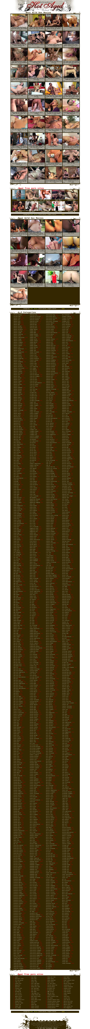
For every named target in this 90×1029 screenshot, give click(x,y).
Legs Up (48, 465)
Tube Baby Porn (35, 993)
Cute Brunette (33, 473)
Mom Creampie (49, 766)
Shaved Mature (65, 531)
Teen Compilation (66, 722)
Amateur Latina (18, 369)
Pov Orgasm (49, 965)
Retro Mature (65, 424)
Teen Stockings (66, 774)
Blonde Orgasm (17, 812)
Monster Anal (49, 787)
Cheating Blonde (18, 965)
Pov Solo (48, 968)
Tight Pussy (65, 808)
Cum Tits (32, 462)
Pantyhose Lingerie (51, 906)
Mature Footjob (50, 620)
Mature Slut (49, 672)
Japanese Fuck (49, 358)
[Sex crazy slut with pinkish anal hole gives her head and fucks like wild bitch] (71, 60)
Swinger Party (65, 693)
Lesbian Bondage (50, 473)
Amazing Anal (17, 416)
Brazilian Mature (18, 851)
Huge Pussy (32, 935)
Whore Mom (64, 895)
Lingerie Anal (49, 557)
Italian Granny (50, 331)
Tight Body (65, 803)
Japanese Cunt (49, 355)
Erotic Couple (33, 580)
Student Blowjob (66, 664)
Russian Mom (65, 471)
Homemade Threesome (35, 877)
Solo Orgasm (65, 614)
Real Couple (65, 376)
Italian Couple (50, 329)
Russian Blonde (66, 449)
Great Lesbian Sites (69, 980)
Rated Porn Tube (35, 986)
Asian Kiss (16, 518)
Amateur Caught (18, 332)
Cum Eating (32, 442)
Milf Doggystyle (50, 712)
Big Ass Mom (17, 659)
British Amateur (18, 855)
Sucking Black (65, 675)
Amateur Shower (18, 392)
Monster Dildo (49, 793)
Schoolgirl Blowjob (67, 484)
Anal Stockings (18, 468)
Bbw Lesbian (17, 588)
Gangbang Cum (33, 703)
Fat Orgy (32, 620)
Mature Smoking (50, 673)
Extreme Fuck (33, 588)
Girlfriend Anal (34, 745)
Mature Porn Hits (68, 1001)
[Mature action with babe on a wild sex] (53, 60)
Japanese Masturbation (52, 373)
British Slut (17, 872)
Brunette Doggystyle (19, 895)
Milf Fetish (49, 717)
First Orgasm (33, 660)
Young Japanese (66, 950)
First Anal (32, 652)
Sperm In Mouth (66, 627)
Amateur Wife (17, 415)
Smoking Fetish (66, 599)
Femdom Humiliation (35, 633)
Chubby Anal (33, 331)
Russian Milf (65, 470)
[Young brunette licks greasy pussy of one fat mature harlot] (53, 26)
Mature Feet (49, 614)
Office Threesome (50, 848)
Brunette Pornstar (18, 910)
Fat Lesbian (33, 614)
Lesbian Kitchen (50, 494)
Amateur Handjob (18, 365)
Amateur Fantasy (18, 356)
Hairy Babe (32, 808)
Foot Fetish (33, 673)
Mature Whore (49, 696)
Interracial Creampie (35, 950)
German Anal (33, 706)
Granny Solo (33, 790)
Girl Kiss (32, 743)
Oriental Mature (50, 877)
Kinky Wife (49, 413)
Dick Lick (32, 504)
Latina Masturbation (51, 442)
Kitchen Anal (49, 416)
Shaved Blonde (65, 523)
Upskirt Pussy (65, 838)
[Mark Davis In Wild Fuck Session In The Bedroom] (36, 282)
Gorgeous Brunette (34, 766)
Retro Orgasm (65, 429)
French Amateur (34, 680)
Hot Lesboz (66, 981)
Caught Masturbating (19, 958)
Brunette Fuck (17, 898)
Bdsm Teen (16, 618)
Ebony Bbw (32, 551)
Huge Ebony (32, 929)
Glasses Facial (34, 758)
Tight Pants (65, 806)
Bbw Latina (16, 586)
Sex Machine (65, 504)
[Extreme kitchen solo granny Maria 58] (53, 232)
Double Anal (33, 533)
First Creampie (34, 657)
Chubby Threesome (34, 352)
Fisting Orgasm (34, 670)
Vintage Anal (65, 845)
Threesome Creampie (67, 793)
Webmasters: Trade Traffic (47, 1021)
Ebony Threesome (34, 578)
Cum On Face (33, 450)
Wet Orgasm (65, 882)
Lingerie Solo (49, 559)
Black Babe (16, 724)
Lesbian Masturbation (51, 499)
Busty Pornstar (18, 950)
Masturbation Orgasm (51, 576)
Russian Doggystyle (67, 458)
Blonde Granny (17, 801)
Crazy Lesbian (33, 424)
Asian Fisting (17, 510)
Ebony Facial (33, 555)
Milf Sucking (49, 748)
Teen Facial (65, 735)
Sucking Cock (65, 677)
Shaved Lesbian (66, 529)
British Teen (17, 874)
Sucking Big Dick (66, 673)
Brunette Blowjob (18, 887)
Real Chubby (65, 373)
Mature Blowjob (50, 596)
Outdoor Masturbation (51, 889)
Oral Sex (48, 871)
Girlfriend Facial (34, 749)
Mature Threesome (50, 690)
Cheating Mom (33, 324)
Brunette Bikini (18, 885)
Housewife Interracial (36, 916)
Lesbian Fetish (50, 484)
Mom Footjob (49, 770)
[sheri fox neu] (71, 162)
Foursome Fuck (33, 678)
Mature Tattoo (49, 686)
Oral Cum (48, 866)
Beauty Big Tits (18, 625)
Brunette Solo (17, 916)
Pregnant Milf (65, 321)
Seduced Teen (65, 497)
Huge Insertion (34, 932)
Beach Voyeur (17, 622)
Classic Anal (33, 353)
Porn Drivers (18, 994)
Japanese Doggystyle (51, 356)
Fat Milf (32, 617)
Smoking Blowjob (66, 596)
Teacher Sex (65, 704)
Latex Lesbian (49, 426)
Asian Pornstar (18, 534)
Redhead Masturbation (67, 400)
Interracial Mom (34, 966)
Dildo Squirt (33, 508)
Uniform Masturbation (67, 832)
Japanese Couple (50, 352)
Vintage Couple (66, 850)
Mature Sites (67, 1004)
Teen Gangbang (65, 745)
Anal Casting (17, 442)
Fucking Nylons (51, 1007)
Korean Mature (49, 424)
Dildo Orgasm (33, 505)
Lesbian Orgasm (50, 505)
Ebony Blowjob (33, 552)
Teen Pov (64, 762)
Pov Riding (49, 966)
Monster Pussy (49, 796)
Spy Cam (64, 635)
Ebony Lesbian (33, 563)
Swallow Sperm (65, 686)
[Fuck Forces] (71, 232)
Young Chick (65, 943)
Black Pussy (17, 753)
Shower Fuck (65, 542)
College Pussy (33, 395)
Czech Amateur (33, 481)
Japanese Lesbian (50, 369)
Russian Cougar (66, 453)
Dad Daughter (33, 497)
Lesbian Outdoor (50, 508)
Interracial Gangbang (35, 960)
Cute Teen (32, 479)
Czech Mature (33, 489)
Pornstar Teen (49, 953)
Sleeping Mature (66, 584)
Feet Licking (33, 627)
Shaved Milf (65, 533)
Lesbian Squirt (50, 529)
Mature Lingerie (50, 639)
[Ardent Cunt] (36, 179)
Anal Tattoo (17, 471)
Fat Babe (32, 604)
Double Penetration (35, 539)
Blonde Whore (17, 829)
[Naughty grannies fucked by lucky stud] (71, 179)
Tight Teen (65, 809)
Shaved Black (65, 521)
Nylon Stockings (50, 843)
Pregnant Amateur (66, 316)
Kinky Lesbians (50, 407)
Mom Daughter (49, 769)
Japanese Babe (49, 344)
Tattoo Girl (65, 698)
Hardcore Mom (33, 848)
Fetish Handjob (34, 641)
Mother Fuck (49, 806)
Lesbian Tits (49, 544)
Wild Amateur (65, 913)
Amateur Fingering (18, 358)
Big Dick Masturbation (19, 688)
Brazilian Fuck (18, 848)
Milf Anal (48, 698)
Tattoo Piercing (66, 701)
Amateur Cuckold (18, 344)
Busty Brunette (18, 937)
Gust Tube (33, 978)
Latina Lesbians (50, 441)
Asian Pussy (17, 538)
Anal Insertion (18, 457)
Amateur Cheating (18, 334)
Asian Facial (17, 507)
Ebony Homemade (34, 560)
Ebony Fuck (32, 557)
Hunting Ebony (51, 986)
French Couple (33, 686)
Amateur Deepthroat (19, 348)
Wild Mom (64, 922)
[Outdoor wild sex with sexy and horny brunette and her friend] (19, 179)
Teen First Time (66, 740)
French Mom (32, 694)
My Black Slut (51, 988)
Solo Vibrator (65, 620)
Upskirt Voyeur (66, 842)
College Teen (33, 399)
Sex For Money (65, 502)
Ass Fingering (17, 554)
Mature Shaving (50, 669)
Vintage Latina (66, 855)
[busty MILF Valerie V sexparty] (36, 43)
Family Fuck (33, 596)
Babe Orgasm (17, 568)
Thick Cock (65, 790)
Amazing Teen (17, 424)
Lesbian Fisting (50, 487)
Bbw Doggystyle (18, 581)
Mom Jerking (49, 774)
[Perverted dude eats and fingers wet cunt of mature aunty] (36, 26)
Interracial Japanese (35, 961)
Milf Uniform (49, 756)
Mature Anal (49, 580)
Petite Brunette (50, 921)
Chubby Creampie (34, 335)
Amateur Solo (17, 395)
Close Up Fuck (33, 381)
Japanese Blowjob (50, 347)
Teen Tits (64, 783)
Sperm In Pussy (66, 628)
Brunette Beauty (18, 882)
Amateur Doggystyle (19, 352)
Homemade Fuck (33, 869)
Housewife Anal (34, 913)
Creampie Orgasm (34, 431)
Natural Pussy (49, 821)
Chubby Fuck (33, 337)
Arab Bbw (16, 481)
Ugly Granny (65, 821)
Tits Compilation (66, 811)
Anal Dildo (16, 449)
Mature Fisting (50, 618)
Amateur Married (18, 373)
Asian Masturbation (19, 523)
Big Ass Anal (17, 643)
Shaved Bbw (65, 518)
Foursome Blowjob (34, 677)
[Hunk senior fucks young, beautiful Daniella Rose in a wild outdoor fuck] (36, 232)
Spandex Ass (65, 622)
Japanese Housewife (51, 365)
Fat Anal (32, 601)
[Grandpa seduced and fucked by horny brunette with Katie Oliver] (36, 162)
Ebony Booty (33, 554)
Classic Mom (33, 361)
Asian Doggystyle (18, 505)
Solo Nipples (65, 612)
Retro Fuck (65, 421)
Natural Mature (50, 819)
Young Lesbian (65, 953)
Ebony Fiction (35, 1007)
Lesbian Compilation (51, 476)
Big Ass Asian (17, 644)
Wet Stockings (65, 885)
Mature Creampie (50, 604)
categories (26, 214)
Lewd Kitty (66, 996)
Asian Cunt (16, 504)
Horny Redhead (33, 906)
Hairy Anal (32, 804)
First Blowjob (33, 654)
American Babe (17, 426)
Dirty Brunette (34, 515)
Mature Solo (49, 675)
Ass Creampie (17, 552)
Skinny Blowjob (66, 560)
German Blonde (33, 711)
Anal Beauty (17, 441)
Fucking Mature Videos (53, 1004)
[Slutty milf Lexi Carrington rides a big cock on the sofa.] (71, 145)
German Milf (33, 730)
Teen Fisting (65, 741)
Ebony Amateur (33, 546)
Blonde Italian (18, 804)
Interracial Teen (50, 319)
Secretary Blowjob (67, 489)
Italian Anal (49, 324)
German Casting (34, 715)
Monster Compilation (51, 790)
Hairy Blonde (33, 809)
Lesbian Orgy (49, 507)
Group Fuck (32, 798)
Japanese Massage (50, 371)
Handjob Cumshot (34, 835)
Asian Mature (17, 525)
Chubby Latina (33, 339)
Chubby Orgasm (33, 345)
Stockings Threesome (67, 660)
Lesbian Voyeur (50, 547)
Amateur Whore (17, 413)
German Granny (33, 725)
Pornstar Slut (49, 950)
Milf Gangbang (49, 720)
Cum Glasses (33, 445)
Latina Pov (49, 452)
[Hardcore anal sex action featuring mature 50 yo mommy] (19, 26)
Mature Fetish (49, 615)
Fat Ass (32, 602)
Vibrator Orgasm (66, 843)
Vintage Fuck (65, 851)
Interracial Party (51, 316)
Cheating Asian (18, 963)
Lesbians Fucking (50, 551)
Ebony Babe (32, 549)
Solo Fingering (66, 609)
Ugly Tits (64, 825)
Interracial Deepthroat (36, 953)
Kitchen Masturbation (51, 418)
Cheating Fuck (33, 314)
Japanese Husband (50, 366)
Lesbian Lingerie (50, 496)
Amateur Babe (17, 323)
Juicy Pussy (49, 400)
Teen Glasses (65, 746)
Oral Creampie (49, 864)
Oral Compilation (50, 863)
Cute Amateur (33, 468)
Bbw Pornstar (17, 599)
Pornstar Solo (49, 952)
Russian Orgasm (66, 475)
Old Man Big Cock (50, 855)
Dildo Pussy (33, 507)
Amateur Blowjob (18, 327)
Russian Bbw (65, 447)
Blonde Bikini (17, 783)
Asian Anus (16, 492)
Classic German (34, 356)
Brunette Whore (18, 924)
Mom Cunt (48, 767)
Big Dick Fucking (18, 686)
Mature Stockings (50, 678)
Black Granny (17, 736)
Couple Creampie (34, 413)
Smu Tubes (33, 991)
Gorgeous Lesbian (34, 767)
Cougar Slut (33, 410)
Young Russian (65, 956)
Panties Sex (49, 901)
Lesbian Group (49, 489)
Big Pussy (16, 694)
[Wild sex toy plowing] (53, 77)
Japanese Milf (49, 376)
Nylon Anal (49, 834)
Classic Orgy (33, 363)
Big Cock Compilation (19, 672)
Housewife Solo (34, 919)
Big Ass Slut (17, 660)
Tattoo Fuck (65, 696)
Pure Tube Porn (35, 985)
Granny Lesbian (34, 783)
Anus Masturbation (18, 478)
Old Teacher (49, 861)
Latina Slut (49, 453)
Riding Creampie (66, 434)
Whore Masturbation (67, 893)
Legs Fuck (48, 463)
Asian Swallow (17, 546)
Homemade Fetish (34, 867)
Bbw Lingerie (17, 589)
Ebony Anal (32, 547)
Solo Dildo (65, 607)
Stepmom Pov (65, 649)
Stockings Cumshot (67, 651)
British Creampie (18, 861)
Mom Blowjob (49, 761)
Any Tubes (33, 977)
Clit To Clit (33, 371)
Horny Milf (32, 900)
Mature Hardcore (50, 630)
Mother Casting (50, 803)
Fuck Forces (18, 993)
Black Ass (16, 722)
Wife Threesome (66, 911)
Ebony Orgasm (33, 572)
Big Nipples (17, 691)
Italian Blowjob (50, 326)
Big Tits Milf (17, 704)
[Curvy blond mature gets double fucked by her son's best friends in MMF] (71, 43)
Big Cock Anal (17, 669)
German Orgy (33, 732)
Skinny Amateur (66, 552)
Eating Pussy (33, 542)
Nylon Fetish (49, 838)
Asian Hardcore (18, 517)
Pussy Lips (65, 355)
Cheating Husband (34, 319)
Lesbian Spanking (50, 528)
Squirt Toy (65, 641)
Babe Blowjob (17, 563)
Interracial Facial (35, 956)
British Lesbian (18, 866)
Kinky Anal (49, 402)
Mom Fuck (48, 772)
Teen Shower (65, 767)
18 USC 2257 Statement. (45, 1028)
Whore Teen (65, 898)
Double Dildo (33, 536)
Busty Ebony (17, 940)
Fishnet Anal (33, 665)
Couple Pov (32, 420)
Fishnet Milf (33, 667)
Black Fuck (16, 735)
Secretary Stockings (67, 492)
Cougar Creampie (34, 405)
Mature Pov (49, 659)
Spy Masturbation (66, 636)
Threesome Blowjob (67, 791)
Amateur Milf (17, 374)
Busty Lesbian (17, 945)
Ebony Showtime (51, 980)
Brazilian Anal (18, 846)
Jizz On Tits (49, 397)
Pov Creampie (49, 958)
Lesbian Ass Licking (51, 468)
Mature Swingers (50, 685)
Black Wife (16, 774)
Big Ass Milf (17, 657)
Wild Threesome (66, 929)
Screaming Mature (66, 487)
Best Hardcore (17, 639)
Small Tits (65, 593)
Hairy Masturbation (35, 824)
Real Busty (65, 369)
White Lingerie (66, 887)
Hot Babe (32, 911)
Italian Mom (49, 337)
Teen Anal (64, 711)
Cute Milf (32, 478)
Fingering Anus (34, 644)
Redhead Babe (65, 389)
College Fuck (33, 394)
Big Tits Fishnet (18, 698)
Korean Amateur (50, 423)
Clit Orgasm (33, 368)
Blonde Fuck (17, 798)
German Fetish (33, 720)
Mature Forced (49, 622)
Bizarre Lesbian (18, 714)
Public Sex (65, 342)
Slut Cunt (64, 588)
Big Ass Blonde (18, 648)
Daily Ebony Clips (36, 999)
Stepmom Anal (65, 643)
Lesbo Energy (67, 990)
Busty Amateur (17, 927)
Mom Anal (48, 759)
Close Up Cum (33, 377)
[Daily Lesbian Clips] (19, 282)
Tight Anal (65, 798)
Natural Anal (49, 814)
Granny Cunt (33, 775)
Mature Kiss (49, 633)
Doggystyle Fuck (34, 529)
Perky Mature (49, 918)
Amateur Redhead (18, 387)
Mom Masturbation (50, 775)
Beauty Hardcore (18, 628)
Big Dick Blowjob (18, 682)
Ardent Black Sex (35, 994)
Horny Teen (32, 908)
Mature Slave (49, 670)
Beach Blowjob (17, 620)
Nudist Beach (49, 829)
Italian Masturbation (51, 332)
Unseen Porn (18, 1001)
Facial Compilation (35, 591)
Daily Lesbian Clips (53, 996)
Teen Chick (65, 720)
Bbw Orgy (16, 596)
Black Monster (17, 745)
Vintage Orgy (65, 866)
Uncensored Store (19, 999)
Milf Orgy (48, 730)
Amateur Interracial (19, 368)
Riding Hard (65, 439)
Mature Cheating (50, 601)
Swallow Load (65, 685)
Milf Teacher (49, 751)
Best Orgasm (17, 641)
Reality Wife (65, 384)
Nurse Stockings (50, 832)
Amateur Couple (18, 340)
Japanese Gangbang (51, 360)
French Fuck (33, 688)
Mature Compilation (51, 602)
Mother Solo (49, 812)
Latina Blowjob (50, 431)
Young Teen (65, 961)
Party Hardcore (50, 911)
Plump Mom (48, 934)
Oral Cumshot (49, 867)
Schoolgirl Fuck (66, 486)
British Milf (17, 869)
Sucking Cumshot (66, 678)
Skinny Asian (65, 555)
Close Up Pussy (34, 386)
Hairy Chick (33, 812)
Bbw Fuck (16, 583)
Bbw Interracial (18, 584)
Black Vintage (17, 770)
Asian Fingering (18, 508)
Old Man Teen (49, 859)
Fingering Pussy (34, 651)
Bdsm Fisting (17, 615)
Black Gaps (34, 998)
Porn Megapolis (68, 1007)
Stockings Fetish (66, 652)
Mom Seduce (49, 779)
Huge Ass (32, 921)
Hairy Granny (33, 817)
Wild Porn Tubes (32, 200)
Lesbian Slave (49, 523)
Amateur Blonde (18, 326)
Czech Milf (32, 491)
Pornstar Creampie (51, 942)
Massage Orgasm (50, 573)
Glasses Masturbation (35, 761)
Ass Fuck (16, 557)
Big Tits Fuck (17, 699)
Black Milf (16, 741)
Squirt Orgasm (65, 639)
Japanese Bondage (50, 348)
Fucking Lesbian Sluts (53, 999)
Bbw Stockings (17, 607)
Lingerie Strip (50, 560)
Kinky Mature (49, 408)
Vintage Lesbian (66, 856)
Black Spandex (17, 759)
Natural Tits (49, 824)
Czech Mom (32, 492)
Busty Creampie (18, 939)
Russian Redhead (66, 478)
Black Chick (17, 730)
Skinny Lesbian (66, 567)
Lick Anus (48, 552)
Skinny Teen (65, 575)
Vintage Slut (65, 867)
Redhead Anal (65, 387)
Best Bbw (16, 633)
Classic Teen (33, 365)
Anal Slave (16, 466)
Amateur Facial (18, 355)
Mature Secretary (50, 665)
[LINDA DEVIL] (53, 249)
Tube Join (58, 200)
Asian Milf (16, 526)
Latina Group (49, 437)
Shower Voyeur (65, 547)
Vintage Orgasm (66, 864)
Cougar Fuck (33, 407)
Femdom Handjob (34, 631)
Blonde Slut (17, 819)
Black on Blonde (18, 775)
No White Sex (51, 990)
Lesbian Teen (49, 541)
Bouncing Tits (17, 842)
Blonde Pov (16, 816)
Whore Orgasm (65, 897)
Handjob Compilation (35, 834)
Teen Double (65, 733)
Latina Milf (49, 444)
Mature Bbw (49, 584)
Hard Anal (32, 838)
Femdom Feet (33, 630)
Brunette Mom (17, 906)
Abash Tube (18, 1006)
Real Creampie (65, 377)
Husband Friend (34, 940)
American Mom (17, 437)
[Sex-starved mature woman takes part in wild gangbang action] (19, 60)
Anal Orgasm (17, 458)
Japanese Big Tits (51, 345)
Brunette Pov (17, 911)
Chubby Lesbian (34, 340)
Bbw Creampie (17, 580)
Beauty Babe (17, 623)
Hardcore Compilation (35, 845)
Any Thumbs (18, 1007)
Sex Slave (64, 507)
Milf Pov (48, 735)
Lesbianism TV (67, 985)
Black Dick (16, 733)
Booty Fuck (16, 840)
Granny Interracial (35, 782)
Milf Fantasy (49, 715)
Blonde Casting (18, 787)
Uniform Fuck (65, 830)
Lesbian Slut (49, 525)
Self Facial (65, 499)
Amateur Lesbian (18, 371)
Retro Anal (65, 415)
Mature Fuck (49, 623)
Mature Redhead (50, 660)
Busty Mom (16, 948)
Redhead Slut (65, 407)
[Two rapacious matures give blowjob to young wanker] (53, 111)
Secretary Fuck (66, 491)
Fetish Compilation (35, 638)
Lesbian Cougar (50, 478)
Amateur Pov (17, 386)
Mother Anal (49, 800)
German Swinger (34, 735)
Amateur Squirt (18, 397)
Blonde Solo (17, 821)
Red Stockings (65, 386)
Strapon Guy (65, 662)
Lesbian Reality (50, 517)
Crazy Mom (32, 426)
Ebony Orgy (32, 573)
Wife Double (65, 906)
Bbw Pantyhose (17, 597)
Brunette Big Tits (18, 884)
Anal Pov (16, 465)
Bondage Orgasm (18, 837)
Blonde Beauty (17, 780)
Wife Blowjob (65, 905)
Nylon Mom (48, 842)
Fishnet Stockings (34, 669)
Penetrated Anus (50, 913)
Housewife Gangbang (35, 914)
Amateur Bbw (17, 324)
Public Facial (65, 334)
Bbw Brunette (17, 576)
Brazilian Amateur (18, 845)
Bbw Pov (16, 601)
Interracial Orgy (50, 314)
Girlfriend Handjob (35, 751)
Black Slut (16, 756)
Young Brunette (66, 942)
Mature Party (49, 656)
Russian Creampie (66, 457)
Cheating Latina (34, 321)
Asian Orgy (16, 533)
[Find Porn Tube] (19, 94)
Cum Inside (32, 447)
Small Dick (65, 591)
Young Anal (65, 932)
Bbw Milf (16, 593)
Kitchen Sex (49, 421)
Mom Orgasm (49, 777)
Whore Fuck (65, 892)
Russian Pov (65, 476)
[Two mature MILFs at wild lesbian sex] (19, 162)
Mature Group (49, 627)
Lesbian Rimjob (50, 518)
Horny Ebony (33, 892)
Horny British (33, 884)
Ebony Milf (32, 568)
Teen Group (65, 748)
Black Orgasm (17, 746)
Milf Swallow (49, 749)
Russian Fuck (65, 460)
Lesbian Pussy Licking (52, 515)
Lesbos (65, 994)
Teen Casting (65, 719)
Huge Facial (33, 931)
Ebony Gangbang (34, 559)
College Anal (33, 392)
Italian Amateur (50, 323)
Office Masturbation (51, 845)
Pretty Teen (65, 329)
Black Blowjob (17, 727)
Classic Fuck (33, 355)
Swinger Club (65, 688)
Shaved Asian (65, 515)
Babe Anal (16, 562)
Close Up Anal (33, 373)
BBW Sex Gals (51, 993)
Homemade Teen (33, 876)
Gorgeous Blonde (34, 764)
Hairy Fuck (32, 816)
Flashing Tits (33, 672)
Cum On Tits (33, 455)
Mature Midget (49, 643)
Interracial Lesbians (35, 963)
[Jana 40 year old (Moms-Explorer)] (71, 282)
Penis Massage (49, 914)
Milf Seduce (49, 738)
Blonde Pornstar (18, 814)
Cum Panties (33, 457)
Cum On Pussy (33, 453)
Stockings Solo (66, 659)
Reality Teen (65, 382)
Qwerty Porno (18, 996)
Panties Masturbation (51, 898)
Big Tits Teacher (18, 706)
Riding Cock (65, 432)
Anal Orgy (16, 460)
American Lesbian (18, 432)
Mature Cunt (49, 606)
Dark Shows (34, 1001)
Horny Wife (32, 910)
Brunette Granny (18, 900)
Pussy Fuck (65, 350)
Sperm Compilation (67, 625)
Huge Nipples (33, 934)
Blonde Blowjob (18, 785)
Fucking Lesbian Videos (54, 1001)
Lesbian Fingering (51, 486)
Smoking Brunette (66, 597)
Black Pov (16, 751)
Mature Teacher (50, 688)
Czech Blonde (33, 483)
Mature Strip (49, 680)
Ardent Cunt (71, 200)
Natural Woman (49, 825)
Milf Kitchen (49, 725)
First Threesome (34, 662)
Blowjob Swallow (18, 834)
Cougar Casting (34, 403)
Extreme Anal (33, 584)
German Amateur (34, 704)
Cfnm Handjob (17, 961)
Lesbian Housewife (51, 491)
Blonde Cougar (17, 790)
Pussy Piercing (66, 356)
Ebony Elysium (35, 1006)
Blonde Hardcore (18, 803)
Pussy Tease (65, 363)
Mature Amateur (50, 578)
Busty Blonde (17, 935)
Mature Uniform (50, 693)
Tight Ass (64, 801)
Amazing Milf (17, 423)
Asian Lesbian (17, 520)
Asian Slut (16, 541)
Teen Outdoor (65, 759)
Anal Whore (16, 476)
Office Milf (49, 846)
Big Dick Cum (17, 685)
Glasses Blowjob (34, 756)
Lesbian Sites (67, 988)
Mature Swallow (50, 683)
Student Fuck (65, 665)
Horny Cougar (33, 889)
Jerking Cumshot (50, 392)
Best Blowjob (17, 635)
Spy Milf (64, 638)
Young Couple (65, 945)
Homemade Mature (34, 872)
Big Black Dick (18, 664)
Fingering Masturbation (36, 648)
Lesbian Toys (49, 546)
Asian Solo (16, 542)
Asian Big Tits (18, 497)
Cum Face (32, 444)
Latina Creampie (50, 432)
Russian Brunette (66, 452)
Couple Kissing (34, 416)
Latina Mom (49, 445)
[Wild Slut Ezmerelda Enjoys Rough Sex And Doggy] (71, 77)
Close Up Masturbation (36, 382)
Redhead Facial (66, 395)
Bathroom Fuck (17, 572)
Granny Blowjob (34, 772)
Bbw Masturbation (18, 591)
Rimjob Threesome (66, 442)
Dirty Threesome (34, 526)
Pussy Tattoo (65, 361)
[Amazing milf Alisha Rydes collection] (53, 282)
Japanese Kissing (50, 368)
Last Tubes (58, 211)
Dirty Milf (32, 520)
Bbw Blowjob (17, 575)
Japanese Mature (50, 374)
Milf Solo (48, 740)
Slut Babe (64, 586)
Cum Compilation (34, 441)
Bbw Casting (17, 578)
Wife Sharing (65, 910)
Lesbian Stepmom (50, 531)
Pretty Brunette (66, 324)
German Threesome (34, 738)
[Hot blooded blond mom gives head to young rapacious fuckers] (71, 266)
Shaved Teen (65, 538)
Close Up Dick (33, 379)
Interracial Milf (34, 965)
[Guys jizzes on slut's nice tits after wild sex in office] (36, 249)
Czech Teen (32, 494)
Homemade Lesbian (34, 871)
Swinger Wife (65, 694)
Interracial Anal (34, 943)
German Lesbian (34, 727)
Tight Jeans (65, 804)
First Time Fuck (34, 664)
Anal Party (16, 462)
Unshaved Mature (66, 834)
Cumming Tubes (51, 994)
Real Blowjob (65, 366)
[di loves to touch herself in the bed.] (36, 94)
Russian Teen (65, 481)
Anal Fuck (16, 453)
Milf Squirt (49, 743)
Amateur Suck (17, 402)
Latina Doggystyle (51, 434)
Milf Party (49, 732)
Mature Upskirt (50, 694)
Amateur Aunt (17, 321)
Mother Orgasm (49, 809)
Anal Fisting (17, 452)
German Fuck (33, 722)
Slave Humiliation (67, 581)
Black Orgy (16, 748)
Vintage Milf (65, 861)
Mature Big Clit (50, 589)
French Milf (33, 693)
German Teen (33, 736)
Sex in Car (65, 508)
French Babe (33, 683)
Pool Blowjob (49, 935)
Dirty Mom (32, 521)
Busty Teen (16, 953)
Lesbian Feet (49, 483)
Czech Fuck (32, 486)
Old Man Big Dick (50, 856)
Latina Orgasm (49, 447)
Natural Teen (49, 822)
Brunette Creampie (18, 893)
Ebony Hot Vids (51, 977)
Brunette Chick (18, 890)
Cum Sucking (33, 458)
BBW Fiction (51, 991)
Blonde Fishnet (18, 796)
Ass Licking (17, 559)
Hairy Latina (33, 821)
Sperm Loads (65, 631)
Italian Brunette (50, 327)
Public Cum (65, 332)
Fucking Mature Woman (53, 1006)
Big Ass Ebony (17, 651)
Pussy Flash (65, 348)
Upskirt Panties (66, 837)
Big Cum (16, 678)
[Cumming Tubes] (53, 145)
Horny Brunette (34, 885)
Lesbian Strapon (50, 534)
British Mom (17, 871)
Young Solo (65, 960)
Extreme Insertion (34, 589)
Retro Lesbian (65, 423)
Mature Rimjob (49, 664)
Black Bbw (16, 725)
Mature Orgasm (49, 651)
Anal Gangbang (17, 455)
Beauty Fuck (17, 627)
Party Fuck (49, 910)
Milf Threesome (50, 753)
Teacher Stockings (67, 706)
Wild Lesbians (65, 918)
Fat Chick (32, 609)
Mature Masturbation (51, 641)
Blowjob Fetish (18, 832)
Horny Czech (33, 890)
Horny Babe (32, 879)
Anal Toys (16, 475)
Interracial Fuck (34, 958)
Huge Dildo (32, 927)
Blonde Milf (17, 809)
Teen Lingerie (65, 753)
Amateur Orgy (17, 382)
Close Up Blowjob (34, 374)
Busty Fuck (16, 942)
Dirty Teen (32, 525)
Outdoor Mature (50, 890)
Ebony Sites (51, 981)
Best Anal (16, 630)
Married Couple (50, 567)
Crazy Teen (32, 428)
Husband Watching (34, 942)
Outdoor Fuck (49, 884)
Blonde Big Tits (18, 782)
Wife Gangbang (65, 908)
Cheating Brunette (18, 966)
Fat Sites (50, 998)
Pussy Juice (65, 352)
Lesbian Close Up (50, 475)
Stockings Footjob (67, 654)
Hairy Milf (32, 827)
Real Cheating (65, 371)
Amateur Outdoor (18, 384)
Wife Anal (64, 903)
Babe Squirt (17, 570)
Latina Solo (49, 455)
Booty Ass (16, 838)
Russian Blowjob (66, 450)
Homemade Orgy (33, 874)
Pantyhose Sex (49, 908)
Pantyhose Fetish (50, 903)
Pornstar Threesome (51, 955)
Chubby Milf (33, 344)
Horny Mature (33, 898)
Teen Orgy (64, 758)
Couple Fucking (34, 415)
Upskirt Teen (65, 840)
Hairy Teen (32, 832)
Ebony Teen (32, 576)
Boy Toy (16, 843)
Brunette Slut (17, 914)
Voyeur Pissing (66, 876)
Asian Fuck (16, 512)
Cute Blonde (33, 471)
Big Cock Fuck (17, 675)
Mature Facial (49, 612)
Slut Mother (65, 589)
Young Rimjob (65, 955)
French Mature (33, 691)
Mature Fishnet (50, 617)
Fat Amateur (33, 599)
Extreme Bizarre (34, 586)
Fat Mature (32, 615)
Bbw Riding (16, 602)
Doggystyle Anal (34, 528)
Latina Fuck (49, 436)
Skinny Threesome (66, 576)
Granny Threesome (34, 793)
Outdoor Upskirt (50, 895)
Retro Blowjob (65, 418)
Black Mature (17, 740)
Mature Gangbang (50, 625)
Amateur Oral (17, 379)
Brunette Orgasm (18, 908)
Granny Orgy (33, 788)
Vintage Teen (65, 871)
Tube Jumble (18, 998)
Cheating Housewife (35, 318)
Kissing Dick (49, 415)
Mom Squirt (49, 783)
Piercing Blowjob (50, 924)
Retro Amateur (65, 413)
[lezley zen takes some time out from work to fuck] (36, 145)
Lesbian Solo (49, 526)
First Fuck (32, 659)
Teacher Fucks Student (68, 703)
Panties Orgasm (50, 900)
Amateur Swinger (18, 405)
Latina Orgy (49, 449)
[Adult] (71, 26)
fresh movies (42, 214)
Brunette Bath (17, 880)
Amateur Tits (17, 411)
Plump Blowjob (49, 927)
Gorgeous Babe (33, 762)
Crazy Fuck (32, 423)
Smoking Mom (65, 604)
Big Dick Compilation (19, 683)
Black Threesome (18, 767)
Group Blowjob (33, 796)
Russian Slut (65, 479)
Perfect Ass (49, 916)
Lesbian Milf (49, 500)
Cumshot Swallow (34, 465)
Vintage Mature (66, 859)
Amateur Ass (17, 319)
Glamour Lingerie (34, 754)
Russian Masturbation (67, 466)
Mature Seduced (50, 667)
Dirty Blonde (33, 513)
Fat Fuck (32, 610)
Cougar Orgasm (33, 408)
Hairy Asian (33, 806)
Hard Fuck (32, 840)
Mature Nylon (49, 648)
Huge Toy (32, 939)
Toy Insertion (65, 816)
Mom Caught (49, 764)
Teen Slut (64, 769)
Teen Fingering (66, 738)
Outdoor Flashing (50, 882)
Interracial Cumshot (35, 952)
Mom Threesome (49, 785)
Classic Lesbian (34, 360)
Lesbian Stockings (51, 533)
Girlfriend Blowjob (35, 746)
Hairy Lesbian (33, 822)
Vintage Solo (65, 869)
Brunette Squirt (18, 918)
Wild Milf (64, 921)
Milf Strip (49, 746)
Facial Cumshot (34, 593)
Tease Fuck (65, 709)
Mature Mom (49, 644)
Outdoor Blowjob (50, 880)
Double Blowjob (34, 534)
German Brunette (34, 714)
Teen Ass (64, 712)
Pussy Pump (65, 358)
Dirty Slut (32, 523)
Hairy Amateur (33, 803)
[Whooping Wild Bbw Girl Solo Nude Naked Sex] (71, 111)
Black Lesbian (17, 738)
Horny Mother (33, 903)
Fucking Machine (34, 701)
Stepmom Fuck (65, 646)
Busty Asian (17, 931)
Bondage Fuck (17, 835)
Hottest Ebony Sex (52, 985)
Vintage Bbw (65, 846)
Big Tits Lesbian (18, 703)
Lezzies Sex (67, 998)
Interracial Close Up (35, 948)
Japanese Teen (49, 387)
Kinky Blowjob (49, 403)
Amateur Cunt (17, 347)
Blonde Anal (17, 777)
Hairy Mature (33, 825)
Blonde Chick (17, 788)
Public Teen (65, 344)
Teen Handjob (65, 749)
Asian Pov (16, 536)
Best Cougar (17, 636)
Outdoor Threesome (51, 893)
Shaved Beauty (65, 520)
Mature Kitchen (50, 635)
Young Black (65, 939)
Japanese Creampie (51, 353)
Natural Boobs (49, 816)
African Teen (17, 316)
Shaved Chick (65, 526)
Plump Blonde (49, 926)
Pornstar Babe (49, 939)
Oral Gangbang (49, 869)
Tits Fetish (65, 812)
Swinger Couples (66, 690)
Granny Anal (33, 770)
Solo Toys (64, 618)
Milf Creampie (49, 709)
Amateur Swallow (18, 403)
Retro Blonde (65, 416)
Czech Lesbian (33, 487)
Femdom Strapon (34, 636)
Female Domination (34, 628)
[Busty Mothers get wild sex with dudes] (36, 77)
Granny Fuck (33, 777)
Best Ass (16, 631)
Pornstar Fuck (49, 943)
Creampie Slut (33, 434)
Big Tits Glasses (18, 701)
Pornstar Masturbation (52, 945)
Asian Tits (16, 549)
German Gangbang (34, 724)
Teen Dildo (65, 730)
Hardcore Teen (33, 855)
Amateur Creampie (18, 342)
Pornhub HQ (71, 211)
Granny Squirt (33, 791)
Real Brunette (65, 368)
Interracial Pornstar (51, 318)
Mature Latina (49, 636)
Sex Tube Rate (35, 988)
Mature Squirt (49, 677)
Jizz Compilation (50, 394)
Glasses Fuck (33, 759)
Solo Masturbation (67, 610)
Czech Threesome (34, 496)
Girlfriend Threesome (35, 753)
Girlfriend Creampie (35, 748)
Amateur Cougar (18, 339)
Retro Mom (64, 428)
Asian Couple (17, 500)
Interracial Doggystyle (36, 955)
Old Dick (48, 851)
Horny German (33, 893)
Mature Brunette (50, 597)
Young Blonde (65, 940)
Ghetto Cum (32, 740)
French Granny (33, 690)
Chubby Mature (33, 342)
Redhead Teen (65, 410)
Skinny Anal (65, 554)
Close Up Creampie (34, 376)
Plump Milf (49, 932)
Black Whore (17, 772)
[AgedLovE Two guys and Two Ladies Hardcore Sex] (19, 43)
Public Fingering (66, 335)
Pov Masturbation (50, 961)
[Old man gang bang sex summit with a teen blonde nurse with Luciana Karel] (53, 179)
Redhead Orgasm (66, 403)
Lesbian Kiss (49, 492)
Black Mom (16, 743)
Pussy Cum (64, 345)
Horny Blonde (33, 882)
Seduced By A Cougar (67, 496)
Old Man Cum (49, 858)
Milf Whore (49, 758)
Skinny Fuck (65, 563)
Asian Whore (17, 551)
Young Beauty (65, 937)
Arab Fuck (16, 483)
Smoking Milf (65, 602)
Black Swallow (17, 764)
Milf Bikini (49, 704)
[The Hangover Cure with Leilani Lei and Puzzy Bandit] (19, 77)
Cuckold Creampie (34, 436)
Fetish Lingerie (34, 643)
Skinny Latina (65, 565)
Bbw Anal (16, 573)
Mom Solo (48, 782)
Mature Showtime (68, 1002)
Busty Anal (16, 929)
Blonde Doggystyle (18, 793)
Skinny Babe (65, 557)
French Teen (33, 698)
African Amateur (18, 314)
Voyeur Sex (65, 877)
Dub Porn (32, 211)
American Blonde (18, 428)
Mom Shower (49, 780)
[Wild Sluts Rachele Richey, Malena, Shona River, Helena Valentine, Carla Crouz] (36, 266)
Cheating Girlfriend (35, 316)
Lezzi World (67, 999)
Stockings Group (66, 657)
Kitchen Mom (49, 420)
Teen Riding (65, 766)
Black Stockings (18, 762)
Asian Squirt (17, 544)
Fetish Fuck (33, 639)
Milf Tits (48, 754)
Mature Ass (49, 581)
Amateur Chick (17, 335)
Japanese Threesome (51, 389)
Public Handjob (66, 339)
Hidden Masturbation (35, 859)
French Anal (33, 682)
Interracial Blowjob (35, 947)
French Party (33, 696)
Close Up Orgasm (34, 384)
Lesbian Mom (49, 502)
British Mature (18, 867)
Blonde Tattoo (17, 824)
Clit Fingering (34, 366)
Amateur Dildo (17, 350)
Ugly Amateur (65, 819)
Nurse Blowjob (49, 830)
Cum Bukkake (33, 439)
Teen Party (65, 761)
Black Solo (16, 758)
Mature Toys (49, 691)
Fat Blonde (32, 606)
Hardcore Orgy (33, 851)
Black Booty (17, 728)
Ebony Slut (32, 575)
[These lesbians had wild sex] (71, 128)
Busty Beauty (17, 934)
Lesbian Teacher (50, 539)
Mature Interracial (51, 631)
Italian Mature (50, 334)
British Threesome (18, 876)
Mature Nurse (49, 646)
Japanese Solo (49, 384)
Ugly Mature (65, 822)
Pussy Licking (65, 353)
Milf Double (49, 714)
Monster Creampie (50, 791)
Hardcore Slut (33, 853)
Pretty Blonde (65, 323)
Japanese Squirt (50, 386)
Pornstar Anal (49, 937)
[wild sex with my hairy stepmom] (36, 111)
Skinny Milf (65, 572)
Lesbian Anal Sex (50, 466)
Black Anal (16, 720)
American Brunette (18, 429)
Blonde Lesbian (18, 806)
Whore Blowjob (65, 890)
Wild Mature (65, 919)
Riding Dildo (65, 437)
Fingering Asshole (34, 646)
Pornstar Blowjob (50, 940)
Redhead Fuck (65, 397)
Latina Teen (49, 458)
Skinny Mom (65, 573)
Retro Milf (65, 426)
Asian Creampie (18, 502)
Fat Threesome (33, 625)
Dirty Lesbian (33, 518)
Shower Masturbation (67, 544)
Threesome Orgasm (66, 796)
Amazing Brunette (18, 420)
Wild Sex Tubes (19, 1002)
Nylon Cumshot (49, 835)
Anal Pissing (17, 463)
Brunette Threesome (19, 922)
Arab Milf (16, 486)
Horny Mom (32, 901)
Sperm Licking (65, 630)
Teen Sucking (65, 777)
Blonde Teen (17, 825)
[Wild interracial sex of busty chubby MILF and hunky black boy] (53, 94)
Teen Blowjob (65, 717)
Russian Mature (66, 468)
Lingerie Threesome (51, 562)
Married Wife (49, 568)
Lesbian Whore (49, 549)
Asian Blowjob (17, 499)
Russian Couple (66, 455)
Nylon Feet (49, 837)
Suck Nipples (65, 669)
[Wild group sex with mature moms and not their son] (19, 111)
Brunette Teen (17, 921)
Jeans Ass (48, 390)
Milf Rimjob (49, 736)
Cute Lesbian (33, 476)
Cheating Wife (33, 327)
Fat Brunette (33, 607)
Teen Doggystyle (66, 732)
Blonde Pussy (17, 817)
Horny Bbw (32, 880)
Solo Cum (64, 606)
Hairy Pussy (33, 829)
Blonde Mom (16, 811)
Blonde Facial (17, 795)
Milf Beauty (49, 703)
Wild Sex (64, 924)
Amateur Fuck (17, 360)
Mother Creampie (50, 804)
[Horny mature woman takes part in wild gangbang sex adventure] (53, 43)
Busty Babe (16, 932)
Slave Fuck (65, 580)
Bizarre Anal (17, 709)
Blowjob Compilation (19, 830)
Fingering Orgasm (34, 649)
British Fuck (17, 863)
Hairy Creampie (34, 814)
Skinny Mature (65, 570)
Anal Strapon (17, 470)
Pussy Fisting (65, 347)
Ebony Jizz (32, 562)
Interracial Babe (34, 945)
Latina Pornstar (50, 450)
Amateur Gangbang (18, 361)
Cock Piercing (33, 389)
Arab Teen (16, 487)
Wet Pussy (64, 884)
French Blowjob (34, 685)
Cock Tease (32, 390)
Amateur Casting (18, 331)
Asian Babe (16, 494)
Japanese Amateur (50, 339)
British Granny (18, 864)
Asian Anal (16, 491)
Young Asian (65, 934)
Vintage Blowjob (66, 848)
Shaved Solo (65, 536)
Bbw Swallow (17, 609)
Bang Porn (18, 211)
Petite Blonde (49, 919)
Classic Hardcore (34, 358)
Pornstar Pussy (50, 948)
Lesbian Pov (49, 513)
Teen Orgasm (65, 756)
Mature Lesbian (50, 638)
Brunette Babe (17, 879)
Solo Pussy (65, 615)
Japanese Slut (49, 382)
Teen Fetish (65, 736)
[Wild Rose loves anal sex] (71, 249)
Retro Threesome (66, 431)
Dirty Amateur (33, 510)
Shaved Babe (65, 517)
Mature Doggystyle (51, 609)
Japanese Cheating (51, 350)
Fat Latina (32, 612)
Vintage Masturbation (67, 858)
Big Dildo (16, 690)
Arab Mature (17, 484)
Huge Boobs (32, 922)
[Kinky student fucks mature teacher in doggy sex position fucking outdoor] (19, 145)
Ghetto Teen (33, 741)
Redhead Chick (65, 392)
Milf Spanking (49, 741)
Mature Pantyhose (50, 654)
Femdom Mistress (34, 635)
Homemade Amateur (34, 861)
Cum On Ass (32, 449)
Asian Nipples (17, 529)
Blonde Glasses (18, 800)
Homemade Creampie (34, 864)
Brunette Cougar (18, 892)
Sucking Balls (65, 670)
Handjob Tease (33, 837)
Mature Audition (50, 583)
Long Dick (48, 563)
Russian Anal (65, 445)
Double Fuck (33, 538)
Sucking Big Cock (66, 672)
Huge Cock (32, 924)
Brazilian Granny (18, 850)
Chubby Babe (33, 332)
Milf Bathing (49, 701)
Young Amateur (65, 931)
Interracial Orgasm (35, 968)
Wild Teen (64, 927)
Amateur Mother (18, 377)
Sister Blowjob (66, 549)
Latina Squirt (49, 457)
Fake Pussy (32, 594)
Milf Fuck (48, 719)
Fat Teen (32, 623)
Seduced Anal (65, 494)
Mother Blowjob (50, 801)
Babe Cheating (17, 565)
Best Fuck (16, 638)
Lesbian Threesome (51, 542)
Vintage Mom (65, 863)
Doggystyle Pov (34, 531)
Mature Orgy (49, 652)
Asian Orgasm (17, 531)
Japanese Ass (49, 342)
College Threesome (34, 400)
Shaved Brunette (66, 525)
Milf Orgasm (49, 728)
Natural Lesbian (50, 817)
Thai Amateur (65, 787)
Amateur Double (18, 353)
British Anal (17, 856)
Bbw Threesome (17, 612)
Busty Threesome (18, 955)
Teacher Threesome (67, 707)
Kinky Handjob (49, 405)
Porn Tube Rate (35, 983)
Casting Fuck (17, 956)
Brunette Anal (17, 877)
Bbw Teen (16, 610)
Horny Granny (33, 895)
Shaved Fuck (65, 528)
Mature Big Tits (50, 591)
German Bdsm (33, 709)
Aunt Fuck (16, 560)
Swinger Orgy (65, 691)
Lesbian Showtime (68, 986)
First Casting (33, 656)
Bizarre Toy (17, 719)
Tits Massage (65, 814)
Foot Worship (33, 675)
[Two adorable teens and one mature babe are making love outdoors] (19, 249)
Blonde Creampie (18, 791)
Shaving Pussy (65, 541)
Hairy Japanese (34, 819)
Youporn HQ (18, 1004)
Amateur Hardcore (18, 366)
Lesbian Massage (50, 497)
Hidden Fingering (34, 858)
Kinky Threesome (50, 411)
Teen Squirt (65, 772)
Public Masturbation (67, 340)
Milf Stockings (50, 745)
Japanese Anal (49, 340)
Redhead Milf (65, 402)
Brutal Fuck (17, 926)
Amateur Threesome (18, 410)
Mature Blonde (49, 594)
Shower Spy (65, 546)
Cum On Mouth (33, 452)
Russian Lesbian (66, 465)
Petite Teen (49, 922)
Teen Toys (64, 785)
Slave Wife (65, 583)
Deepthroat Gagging (35, 502)
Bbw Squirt (16, 606)
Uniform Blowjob (66, 827)
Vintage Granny (66, 853)
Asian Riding (17, 539)
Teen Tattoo (65, 780)
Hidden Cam (32, 856)
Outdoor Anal (49, 879)
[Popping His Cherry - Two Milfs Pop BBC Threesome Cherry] (53, 266)
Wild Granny (65, 916)
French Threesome (34, 699)
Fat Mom (32, 618)
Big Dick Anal (17, 680)
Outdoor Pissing (50, 892)
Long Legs (48, 565)
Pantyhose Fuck (50, 905)
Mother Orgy (49, 811)
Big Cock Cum (17, 673)
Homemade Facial (34, 866)
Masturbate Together (51, 575)
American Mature (18, 434)
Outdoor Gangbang (50, 885)
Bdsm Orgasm (17, 617)
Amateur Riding (18, 389)
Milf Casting (49, 707)
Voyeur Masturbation (67, 874)
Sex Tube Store (35, 990)
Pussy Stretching (66, 360)
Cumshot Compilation (35, 463)
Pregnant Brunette (67, 318)
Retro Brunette (66, 420)
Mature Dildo (49, 607)
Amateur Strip (17, 400)
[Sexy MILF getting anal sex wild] (19, 128)
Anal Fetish (17, 450)
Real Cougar (65, 374)
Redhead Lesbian (66, 399)
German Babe (33, 707)
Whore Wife (65, 901)
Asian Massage (17, 521)
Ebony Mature (33, 567)
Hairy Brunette (34, 811)
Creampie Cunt (33, 429)
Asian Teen (16, 547)
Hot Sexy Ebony (51, 983)
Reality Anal (65, 381)
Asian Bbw (16, 496)
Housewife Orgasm (34, 918)
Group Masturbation (35, 800)
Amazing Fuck (17, 421)
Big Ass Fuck (17, 652)
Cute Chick (32, 475)
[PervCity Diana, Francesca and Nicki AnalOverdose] (53, 128)
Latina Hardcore (50, 439)
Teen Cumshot (65, 725)
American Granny (18, 431)
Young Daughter (66, 948)
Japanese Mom (49, 377)
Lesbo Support (67, 993)
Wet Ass (64, 879)
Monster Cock (49, 788)
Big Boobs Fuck (18, 665)
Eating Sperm (33, 544)
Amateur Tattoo (18, 407)
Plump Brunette (50, 929)
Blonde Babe (17, 779)
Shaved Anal (65, 513)
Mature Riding (49, 662)
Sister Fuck (65, 551)
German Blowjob (34, 712)
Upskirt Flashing (66, 835)
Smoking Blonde (66, 594)
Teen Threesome (66, 782)
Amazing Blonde (18, 418)
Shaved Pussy (65, 534)
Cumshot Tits (33, 466)
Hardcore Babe (33, 843)
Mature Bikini (49, 593)
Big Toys (16, 707)
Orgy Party (49, 876)
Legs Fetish (49, 462)
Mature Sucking (50, 682)
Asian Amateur (17, 489)
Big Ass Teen (17, 662)
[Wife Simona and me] (19, 266)
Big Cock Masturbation (19, 677)
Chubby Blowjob (34, 334)
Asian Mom (16, 528)
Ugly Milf (64, 824)
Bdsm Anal (16, 614)
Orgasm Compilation (51, 872)
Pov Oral (48, 963)
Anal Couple (17, 445)
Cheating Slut (33, 326)
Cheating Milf (33, 323)
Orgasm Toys (49, 874)
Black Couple (17, 732)
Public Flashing (66, 337)
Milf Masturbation (51, 727)
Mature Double (49, 610)
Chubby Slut (33, 348)
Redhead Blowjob (66, 390)
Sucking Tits (65, 683)
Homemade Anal (33, 863)
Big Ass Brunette (18, 649)
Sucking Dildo (65, 680)
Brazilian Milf (18, 853)
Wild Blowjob (65, 914)
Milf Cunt (48, 711)
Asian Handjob (17, 515)
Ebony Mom (32, 570)
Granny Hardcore (34, 780)
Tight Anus (65, 800)
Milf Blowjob (49, 706)
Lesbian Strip (49, 536)
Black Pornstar (18, 749)
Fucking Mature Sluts (53, 1002)
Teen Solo (64, 770)
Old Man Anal (49, 853)
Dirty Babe (32, 512)
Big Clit (16, 667)
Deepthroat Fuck (34, 500)
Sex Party (64, 505)
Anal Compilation (18, 444)
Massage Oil (49, 572)
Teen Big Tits (65, 715)
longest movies (51, 214)
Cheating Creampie (18, 968)
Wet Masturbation (66, 880)
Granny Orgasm (33, 787)
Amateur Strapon (18, 399)
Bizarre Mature (18, 715)
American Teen (17, 439)
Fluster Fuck (45, 211)
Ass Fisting (17, 555)
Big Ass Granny (18, 654)
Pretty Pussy (65, 327)
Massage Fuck (49, 570)
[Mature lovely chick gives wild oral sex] (36, 60)
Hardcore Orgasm (34, 850)
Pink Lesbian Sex (68, 1006)
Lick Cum (48, 554)
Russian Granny (66, 462)
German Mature (33, 728)
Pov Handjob (49, 960)
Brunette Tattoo (18, 919)
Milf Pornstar (49, 733)
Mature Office (49, 649)
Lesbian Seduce (50, 520)
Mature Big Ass (50, 588)
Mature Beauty (49, 586)
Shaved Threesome (66, 539)
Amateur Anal (17, 318)
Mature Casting (50, 599)
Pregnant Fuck (65, 319)
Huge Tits (32, 937)
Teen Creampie (65, 724)
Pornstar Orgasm (50, 947)
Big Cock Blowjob (18, 670)
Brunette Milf (17, 905)
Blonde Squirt (17, 822)
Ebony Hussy (51, 978)
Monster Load (49, 795)
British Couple (18, 859)
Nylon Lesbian (49, 840)
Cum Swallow (33, 460)
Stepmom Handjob (66, 648)
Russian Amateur (66, 444)
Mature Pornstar (50, 657)
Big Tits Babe (17, 696)
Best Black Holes (35, 996)
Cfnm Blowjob (17, 960)
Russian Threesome (67, 483)
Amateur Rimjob (18, 390)
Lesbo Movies (67, 991)
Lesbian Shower (50, 521)
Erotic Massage (34, 581)
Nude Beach (49, 827)
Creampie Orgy (33, 432)
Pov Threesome (65, 314)
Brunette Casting (18, 889)
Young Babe (65, 935)
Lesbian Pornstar (50, 512)
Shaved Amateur (66, 512)
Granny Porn (67, 978)
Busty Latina (17, 943)
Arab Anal (16, 479)
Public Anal (65, 331)
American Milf (17, 436)
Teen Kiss (64, 751)
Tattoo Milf (65, 699)
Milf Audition (49, 699)
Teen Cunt (64, 727)
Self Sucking (65, 500)
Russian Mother (66, 473)
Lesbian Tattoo (50, 538)
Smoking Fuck (65, 601)
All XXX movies (45, 200)
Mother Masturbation (51, 808)
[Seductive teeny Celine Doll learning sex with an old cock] (19, 232)
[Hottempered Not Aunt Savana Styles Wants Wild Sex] (19, 299)
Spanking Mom (65, 623)
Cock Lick (32, 387)
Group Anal (32, 795)
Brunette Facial (18, 897)
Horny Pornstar (34, 905)
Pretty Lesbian (66, 326)
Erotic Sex (32, 583)
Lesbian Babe (49, 470)
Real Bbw (64, 365)
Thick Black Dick (66, 788)
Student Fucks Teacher (68, 667)
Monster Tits (49, 798)
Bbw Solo (16, 604)
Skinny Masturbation (67, 568)
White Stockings (66, 889)
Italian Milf (49, 335)
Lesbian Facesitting (51, 481)
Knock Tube (34, 981)
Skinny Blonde (65, 559)
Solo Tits (64, 617)
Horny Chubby (33, 887)
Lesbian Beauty (50, 471)
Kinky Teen (49, 410)
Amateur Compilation (19, 337)
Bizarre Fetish (18, 711)
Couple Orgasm (33, 418)
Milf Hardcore (49, 724)
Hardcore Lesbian (34, 846)
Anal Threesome (18, 473)
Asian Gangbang (18, 513)
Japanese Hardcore (51, 363)
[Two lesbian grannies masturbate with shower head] (53, 162)
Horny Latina (33, 897)
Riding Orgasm (65, 441)
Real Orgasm (65, 379)
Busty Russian (17, 952)
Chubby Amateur (34, 329)
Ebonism (33, 1002)
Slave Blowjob (65, 578)
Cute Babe (32, 470)
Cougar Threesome (34, 411)
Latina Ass (49, 429)
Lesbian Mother (50, 504)
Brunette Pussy (18, 913)
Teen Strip (65, 775)
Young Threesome (66, 963)
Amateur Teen (17, 408)
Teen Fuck (64, 743)
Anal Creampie (17, 447)
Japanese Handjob (50, 361)
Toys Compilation (66, 817)
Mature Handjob (50, 628)
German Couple (33, 717)
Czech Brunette (34, 484)
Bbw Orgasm (16, 594)
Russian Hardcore (66, 463)
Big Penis (16, 693)
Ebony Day (33, 1004)
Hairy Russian (33, 830)
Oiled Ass (48, 850)
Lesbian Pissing (50, 510)
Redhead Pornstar (66, 405)
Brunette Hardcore (18, 901)
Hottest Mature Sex (69, 983)
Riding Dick (65, 436)
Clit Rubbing (33, 369)
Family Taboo (33, 597)
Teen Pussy (65, 764)
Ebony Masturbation (35, 565)
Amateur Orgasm (18, 381)
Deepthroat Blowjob (35, 499)
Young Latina (65, 952)
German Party (33, 733)
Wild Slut (64, 926)
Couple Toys (33, 421)
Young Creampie (66, 947)
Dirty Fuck (32, 517)
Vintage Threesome (67, 872)
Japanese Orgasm (50, 379)
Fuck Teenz (66, 977)
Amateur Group (17, 363)
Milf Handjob (49, 722)
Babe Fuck (16, 567)
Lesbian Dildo (49, 479)
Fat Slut (32, 622)
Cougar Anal (33, 402)
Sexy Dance (65, 510)
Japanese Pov (49, 381)
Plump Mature (49, 931)
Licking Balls (49, 555)
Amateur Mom (17, 376)
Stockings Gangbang (67, 656)
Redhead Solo (65, 408)
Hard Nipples (33, 842)
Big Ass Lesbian (18, 656)
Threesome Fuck (66, 795)
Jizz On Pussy (49, 395)
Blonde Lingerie (18, 808)
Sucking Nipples (66, 682)
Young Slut (65, 958)
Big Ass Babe (17, 646)
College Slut (33, 397)
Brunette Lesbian (18, 903)
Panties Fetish (50, 897)
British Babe (17, 858)
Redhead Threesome (67, 411)
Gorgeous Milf (33, 769)
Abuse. (56, 1028)
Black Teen (16, 766)
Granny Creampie (34, 774)
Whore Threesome (66, 900)
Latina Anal (49, 428)
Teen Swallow (65, 779)
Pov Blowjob (49, 956)
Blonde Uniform (18, 827)
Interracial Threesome (52, 321)
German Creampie (34, 719)
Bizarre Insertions (19, 712)
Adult (18, 200)
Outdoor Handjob (50, 887)
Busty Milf (16, 947)
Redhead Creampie (66, 394)
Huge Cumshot (33, 926)
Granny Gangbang (34, 779)
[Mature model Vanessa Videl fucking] (36, 128)
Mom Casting (49, 762)
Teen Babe (64, 714)
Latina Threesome (50, 460)
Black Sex (16, 754)
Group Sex (32, 801)
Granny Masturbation (35, 785)
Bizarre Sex (17, 717)
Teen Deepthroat (66, 728)
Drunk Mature (33, 541)
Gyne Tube (33, 980)
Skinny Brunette (66, 562)
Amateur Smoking (18, 394)
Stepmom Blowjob (66, 644)
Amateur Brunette (18, 329)
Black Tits (16, 769)
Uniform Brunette (66, 829)
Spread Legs (65, 633)
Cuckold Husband (34, 437)
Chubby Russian (34, 347)
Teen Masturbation (67, 754)
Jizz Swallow (49, 399)
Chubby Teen (33, 350)
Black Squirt (17, 761)
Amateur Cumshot (18, 345)
